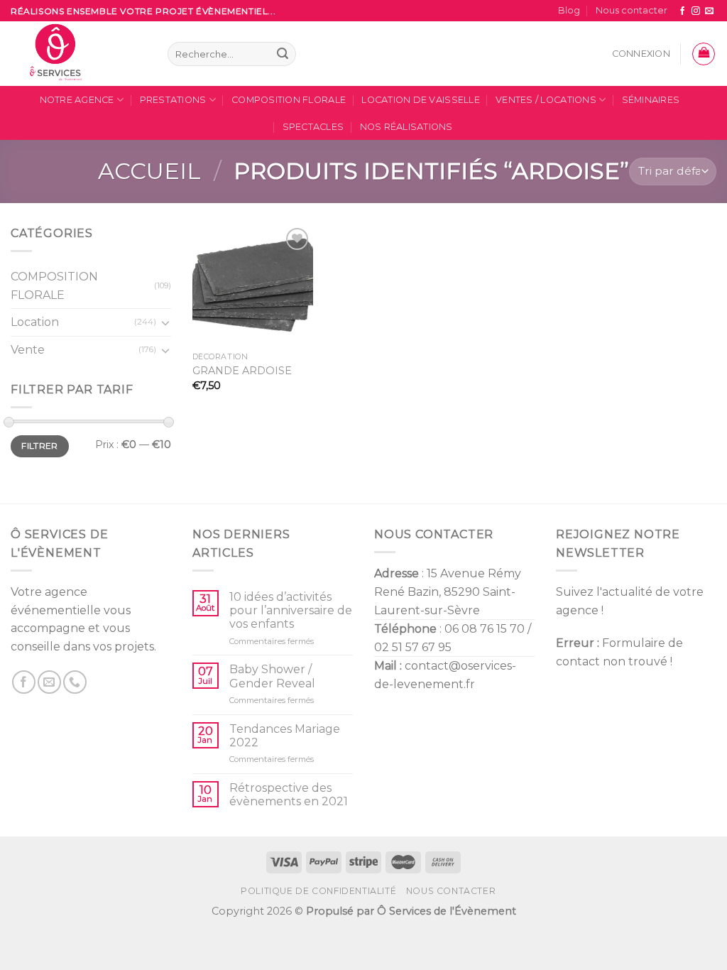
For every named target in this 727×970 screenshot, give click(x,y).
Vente (28, 349)
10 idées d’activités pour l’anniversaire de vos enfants (290, 610)
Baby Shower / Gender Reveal (272, 676)
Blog (569, 10)
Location (35, 322)
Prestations (173, 99)
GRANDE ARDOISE (242, 370)
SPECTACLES (313, 126)
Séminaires (651, 99)
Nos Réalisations (406, 126)
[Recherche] (282, 54)
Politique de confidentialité (318, 890)
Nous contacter (631, 10)
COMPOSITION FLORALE (288, 99)
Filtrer (39, 445)
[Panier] (703, 54)
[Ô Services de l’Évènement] (78, 53)
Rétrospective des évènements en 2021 (288, 794)
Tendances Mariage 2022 (284, 735)
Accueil (149, 171)
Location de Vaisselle (420, 99)
